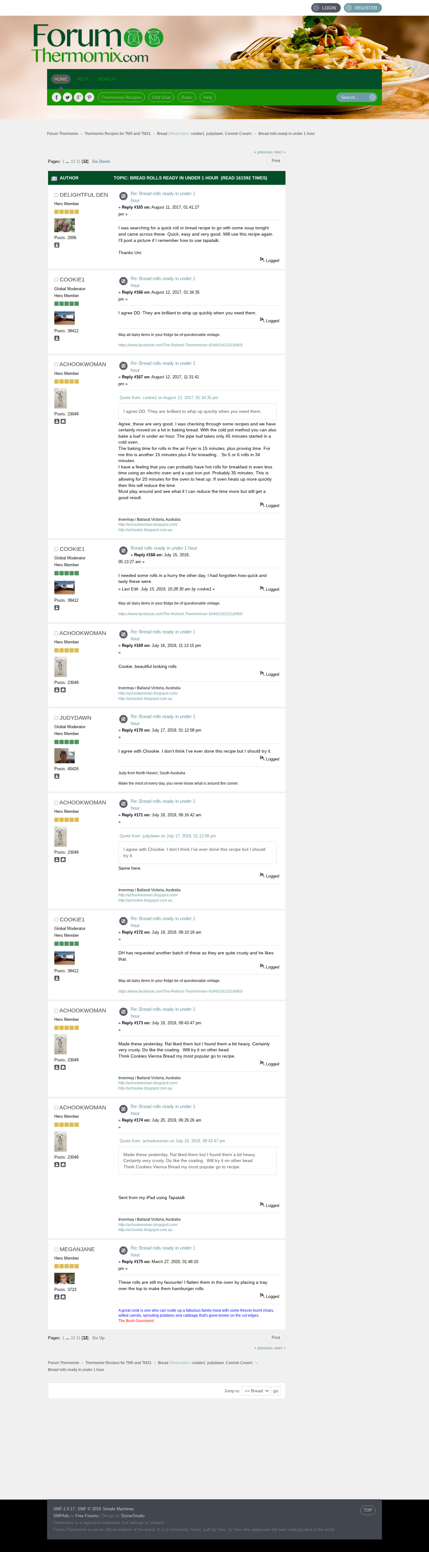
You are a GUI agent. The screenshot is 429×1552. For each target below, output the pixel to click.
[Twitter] (67, 97)
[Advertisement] (334, 240)
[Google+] (78, 97)
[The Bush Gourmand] (63, 1298)
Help (207, 97)
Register (366, 7)
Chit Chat (161, 97)
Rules (187, 97)
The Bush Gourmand (136, 1321)
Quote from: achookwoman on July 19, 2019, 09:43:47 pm (172, 1141)
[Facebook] (56, 97)
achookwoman (82, 364)
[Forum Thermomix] (214, 42)
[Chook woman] (63, 422)
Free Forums (87, 1515)
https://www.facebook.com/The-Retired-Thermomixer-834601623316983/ (180, 345)
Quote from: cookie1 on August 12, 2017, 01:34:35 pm (169, 397)
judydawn (214, 133)
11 (78, 161)
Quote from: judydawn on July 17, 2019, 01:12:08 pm (168, 836)
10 (73, 161)
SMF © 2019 (89, 1509)
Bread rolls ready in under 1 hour (164, 548)
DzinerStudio (132, 1515)
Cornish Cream (238, 133)
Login (329, 7)
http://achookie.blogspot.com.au (145, 530)
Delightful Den (84, 195)
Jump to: (232, 1391)
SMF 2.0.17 (64, 1509)
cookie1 (197, 133)
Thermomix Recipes (121, 97)
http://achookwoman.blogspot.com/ (147, 524)
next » (279, 152)
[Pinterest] (89, 97)
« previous (263, 152)
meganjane (77, 1249)
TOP (368, 1510)
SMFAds (61, 1515)
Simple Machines (118, 1509)
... (68, 161)
